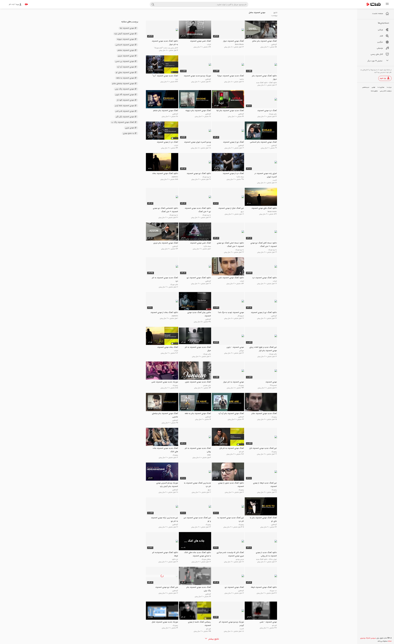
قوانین (373, 87)
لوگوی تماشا (374, 91)
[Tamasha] (373, 4)
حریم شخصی (365, 87)
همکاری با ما (381, 87)
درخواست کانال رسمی (386, 91)
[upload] (26, 4)
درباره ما (389, 87)
